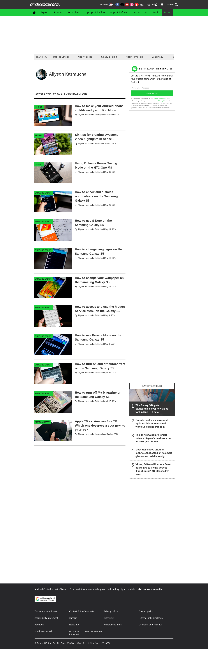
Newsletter (74, 624)
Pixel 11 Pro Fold (134, 56)
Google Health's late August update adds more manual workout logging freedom (152, 423)
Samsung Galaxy (43, 193)
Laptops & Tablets (95, 12)
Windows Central (43, 631)
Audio (156, 12)
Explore (45, 12)
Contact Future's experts (81, 611)
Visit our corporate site (150, 589)
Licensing (109, 617)
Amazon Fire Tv (42, 422)
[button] (172, 4)
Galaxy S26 (157, 56)
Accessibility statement (46, 617)
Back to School (61, 56)
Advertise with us (113, 624)
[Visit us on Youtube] (127, 4)
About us (39, 624)
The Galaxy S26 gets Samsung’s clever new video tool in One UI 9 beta (152, 408)
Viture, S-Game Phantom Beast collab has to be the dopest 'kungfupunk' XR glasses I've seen (153, 469)
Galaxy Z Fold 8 (109, 56)
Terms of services (160, 98)
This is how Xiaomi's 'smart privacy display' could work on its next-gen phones (153, 438)
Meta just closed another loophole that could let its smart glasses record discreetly (154, 453)
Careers (73, 617)
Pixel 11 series (85, 56)
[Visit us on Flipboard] (137, 4)
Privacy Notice (163, 101)
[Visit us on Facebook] (117, 4)
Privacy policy (111, 611)
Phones (58, 12)
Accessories (141, 12)
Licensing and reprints (150, 624)
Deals (167, 12)
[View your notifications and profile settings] (162, 5)
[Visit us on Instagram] (132, 4)
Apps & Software (119, 12)
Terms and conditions (46, 611)
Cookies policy (146, 611)
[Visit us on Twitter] (122, 4)
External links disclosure (151, 617)
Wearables (74, 12)
